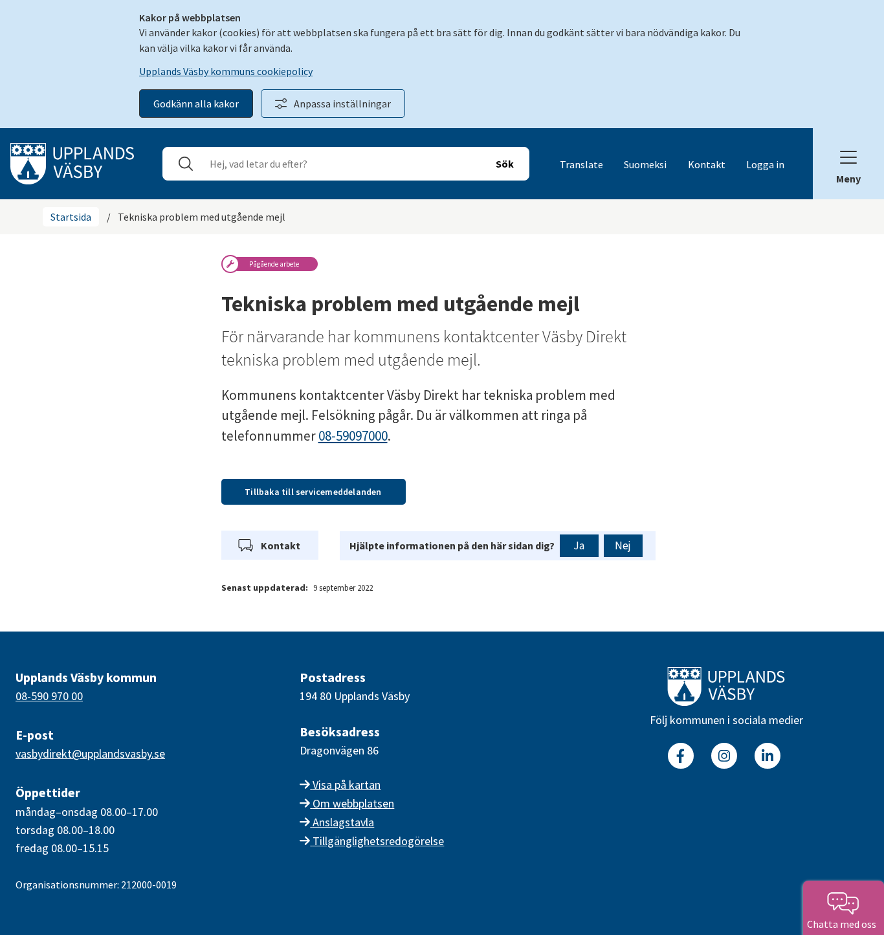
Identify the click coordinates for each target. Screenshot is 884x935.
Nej (623, 545)
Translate (581, 164)
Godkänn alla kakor (196, 103)
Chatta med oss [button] (843, 924)
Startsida (70, 216)
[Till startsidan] (726, 689)
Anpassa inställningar (342, 103)
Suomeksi (645, 164)
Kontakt (706, 164)
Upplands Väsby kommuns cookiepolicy (226, 71)
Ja (578, 545)
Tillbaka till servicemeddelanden (313, 492)
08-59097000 (353, 436)
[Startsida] (72, 162)
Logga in (765, 164)
